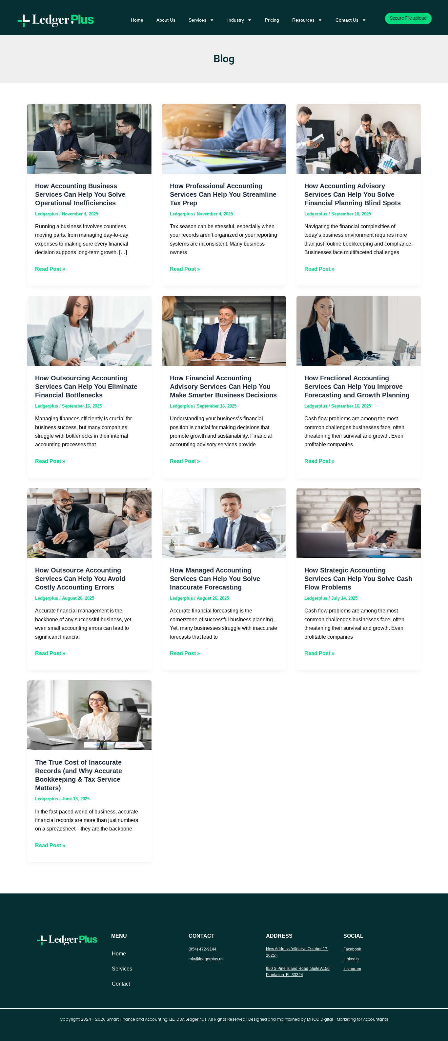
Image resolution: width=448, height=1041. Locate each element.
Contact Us (347, 20)
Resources (303, 20)
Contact (121, 984)
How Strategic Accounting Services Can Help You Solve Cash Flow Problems (358, 579)
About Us (165, 20)
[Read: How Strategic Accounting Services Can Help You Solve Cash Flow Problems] (358, 523)
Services (197, 20)
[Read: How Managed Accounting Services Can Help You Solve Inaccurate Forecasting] (224, 523)
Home (137, 20)
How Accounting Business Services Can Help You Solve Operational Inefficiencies (80, 194)
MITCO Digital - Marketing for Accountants (347, 1019)
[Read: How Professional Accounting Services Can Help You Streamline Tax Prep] (224, 138)
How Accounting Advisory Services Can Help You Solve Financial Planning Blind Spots (352, 194)
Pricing (272, 20)
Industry (235, 20)
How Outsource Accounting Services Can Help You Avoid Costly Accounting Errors (80, 579)
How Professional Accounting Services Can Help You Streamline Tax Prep (223, 194)
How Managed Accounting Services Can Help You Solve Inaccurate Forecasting (215, 579)
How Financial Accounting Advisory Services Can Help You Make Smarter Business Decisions (223, 386)
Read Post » (50, 268)
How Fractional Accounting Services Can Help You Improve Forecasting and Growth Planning (357, 386)
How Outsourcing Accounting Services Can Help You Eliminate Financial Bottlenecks (86, 386)
